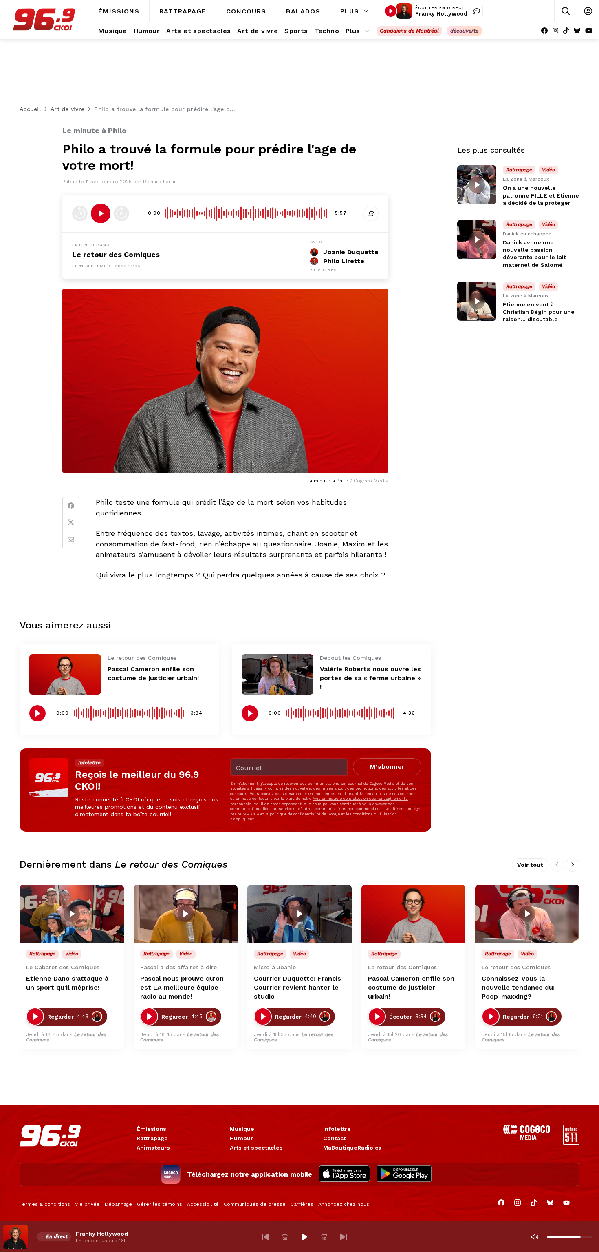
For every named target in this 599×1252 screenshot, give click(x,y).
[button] (265, 1237)
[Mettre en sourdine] (534, 1237)
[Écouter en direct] (390, 11)
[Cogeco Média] (526, 1138)
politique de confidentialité (295, 814)
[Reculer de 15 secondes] (80, 213)
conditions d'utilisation (375, 814)
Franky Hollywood (441, 13)
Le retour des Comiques (116, 254)
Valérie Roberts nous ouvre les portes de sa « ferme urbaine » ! (370, 678)
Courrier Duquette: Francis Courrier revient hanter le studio (297, 987)
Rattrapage (152, 1138)
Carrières (302, 1204)
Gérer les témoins (159, 1204)
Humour (241, 1138)
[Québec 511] (571, 1143)
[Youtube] (588, 31)
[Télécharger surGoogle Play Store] (404, 1174)
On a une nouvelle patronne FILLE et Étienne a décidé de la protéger (541, 195)
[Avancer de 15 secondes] (121, 213)
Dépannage (118, 1204)
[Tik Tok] (566, 31)
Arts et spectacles (256, 1147)
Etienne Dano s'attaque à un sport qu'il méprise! (67, 983)
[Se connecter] (588, 11)
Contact (334, 1138)
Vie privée (87, 1204)
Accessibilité (203, 1204)
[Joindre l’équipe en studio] (477, 11)
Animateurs (153, 1147)
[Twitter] (70, 522)
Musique (242, 1128)
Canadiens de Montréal (409, 31)
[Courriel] (70, 539)
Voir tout (530, 864)
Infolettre (337, 1128)
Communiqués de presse (255, 1204)
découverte (464, 31)
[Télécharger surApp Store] (344, 1174)
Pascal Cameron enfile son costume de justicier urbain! (411, 987)
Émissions (151, 1128)
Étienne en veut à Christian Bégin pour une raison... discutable (539, 311)
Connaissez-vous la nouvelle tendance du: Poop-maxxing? (518, 987)
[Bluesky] (577, 31)
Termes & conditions (45, 1204)
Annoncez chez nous (343, 1204)
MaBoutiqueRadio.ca (352, 1147)
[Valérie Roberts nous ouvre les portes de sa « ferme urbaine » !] (277, 674)
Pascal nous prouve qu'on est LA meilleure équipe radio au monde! (182, 987)
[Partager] (371, 213)
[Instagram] (555, 31)
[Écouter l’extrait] (100, 213)
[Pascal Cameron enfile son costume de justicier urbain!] (65, 674)
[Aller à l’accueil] (44, 19)
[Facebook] (544, 31)
